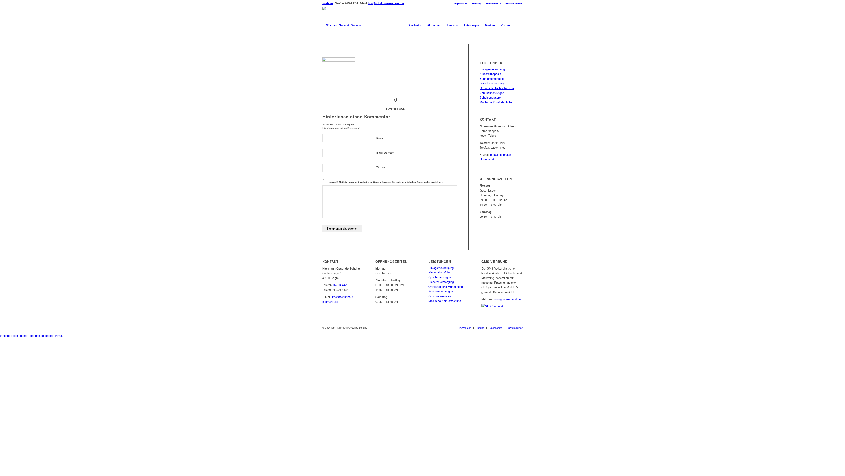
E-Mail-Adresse (385, 152)
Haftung (476, 3)
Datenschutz (493, 3)
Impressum (460, 3)
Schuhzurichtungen (492, 93)
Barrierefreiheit (514, 3)
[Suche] (518, 25)
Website (381, 167)
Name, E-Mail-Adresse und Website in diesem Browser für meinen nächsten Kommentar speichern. (386, 182)
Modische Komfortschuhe (496, 102)
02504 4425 (340, 285)
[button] (31, 335)
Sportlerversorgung (492, 78)
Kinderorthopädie (490, 74)
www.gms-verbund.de (507, 299)
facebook (327, 3)
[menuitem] (461, 3)
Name (380, 138)
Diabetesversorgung (492, 83)
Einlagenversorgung (492, 69)
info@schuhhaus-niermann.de (386, 3)
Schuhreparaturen (491, 97)
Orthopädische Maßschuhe (497, 88)
